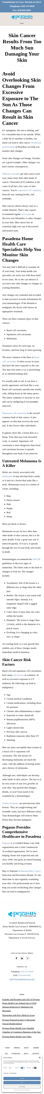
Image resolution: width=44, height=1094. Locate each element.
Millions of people (11, 173)
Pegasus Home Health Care (22, 17)
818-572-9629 (27, 6)
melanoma (7, 476)
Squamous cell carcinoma (14, 413)
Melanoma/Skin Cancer (29, 871)
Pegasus (6, 843)
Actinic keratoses (10, 803)
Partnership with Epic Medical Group (18, 1015)
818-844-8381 (24, 10)
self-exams (26, 214)
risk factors (18, 675)
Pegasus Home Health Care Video (17, 1036)
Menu (22, 23)
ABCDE (36, 559)
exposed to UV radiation (29, 190)
